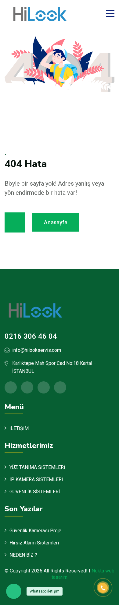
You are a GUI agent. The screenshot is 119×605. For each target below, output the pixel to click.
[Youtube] (44, 387)
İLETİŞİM (19, 428)
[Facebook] (11, 387)
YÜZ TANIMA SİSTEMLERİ (37, 467)
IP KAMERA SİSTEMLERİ (36, 479)
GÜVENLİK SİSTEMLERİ (34, 492)
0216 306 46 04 (31, 336)
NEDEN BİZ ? (23, 555)
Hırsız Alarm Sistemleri (34, 543)
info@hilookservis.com (36, 350)
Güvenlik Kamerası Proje (35, 530)
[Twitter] (27, 387)
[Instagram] (60, 387)
